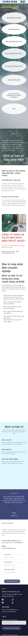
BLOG (14, 108)
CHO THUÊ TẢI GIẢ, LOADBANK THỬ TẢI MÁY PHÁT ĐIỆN (13, 95)
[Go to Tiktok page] (13, 600)
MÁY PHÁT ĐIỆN (16, 53)
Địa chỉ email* (8, 561)
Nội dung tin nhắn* (9, 568)
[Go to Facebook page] (3, 600)
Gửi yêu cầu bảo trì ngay (11, 628)
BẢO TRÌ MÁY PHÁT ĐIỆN (14, 17)
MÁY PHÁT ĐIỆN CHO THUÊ (14, 41)
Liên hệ (13, 133)
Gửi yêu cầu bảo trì (12, 580)
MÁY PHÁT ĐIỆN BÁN (14, 80)
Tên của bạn (7, 554)
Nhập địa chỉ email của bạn (9, 619)
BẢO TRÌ (17, 29)
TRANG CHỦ (10, 6)
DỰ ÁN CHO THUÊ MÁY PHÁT (14, 66)
